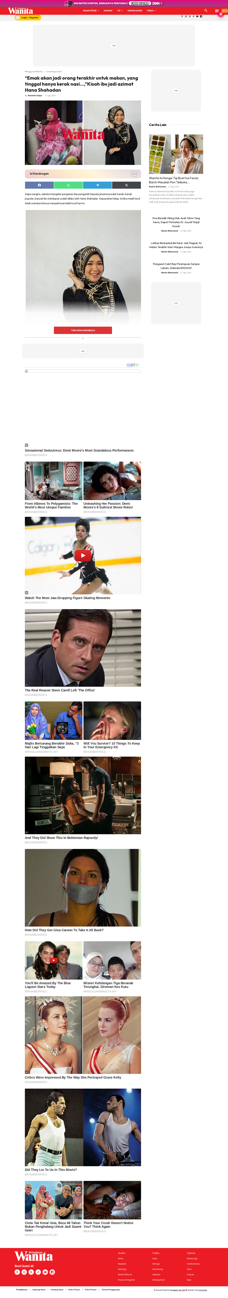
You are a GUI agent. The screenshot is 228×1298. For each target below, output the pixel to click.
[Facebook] (182, 17)
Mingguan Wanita (33, 71)
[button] (206, 11)
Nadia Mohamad (157, 186)
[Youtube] (197, 17)
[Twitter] (190, 17)
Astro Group (202, 1290)
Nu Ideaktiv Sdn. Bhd (178, 1290)
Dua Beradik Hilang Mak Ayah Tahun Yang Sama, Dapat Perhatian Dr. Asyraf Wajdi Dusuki (176, 222)
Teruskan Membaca (83, 330)
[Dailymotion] (201, 17)
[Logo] (20, 11)
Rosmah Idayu (35, 95)
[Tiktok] (193, 17)
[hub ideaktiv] (217, 9)
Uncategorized (54, 71)
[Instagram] (186, 17)
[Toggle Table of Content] (132, 174)
